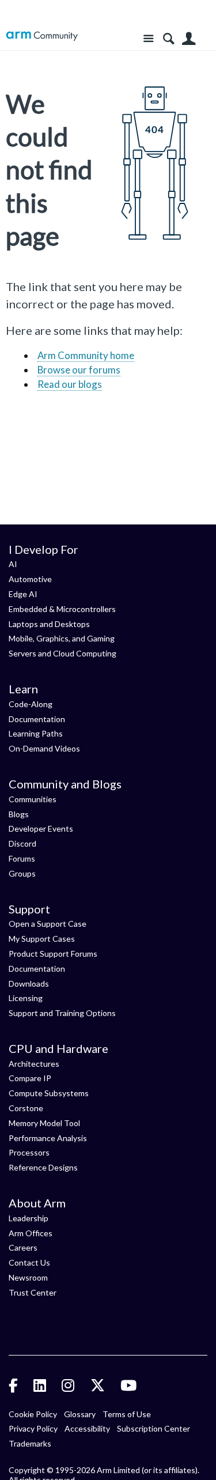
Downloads (29, 983)
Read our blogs (69, 384)
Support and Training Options (62, 1013)
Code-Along (30, 704)
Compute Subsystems (49, 1093)
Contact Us (29, 1262)
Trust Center (32, 1292)
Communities (32, 799)
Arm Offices (30, 1233)
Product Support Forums (53, 953)
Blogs (19, 814)
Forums (22, 858)
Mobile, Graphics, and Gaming (62, 638)
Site (148, 39)
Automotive (30, 579)
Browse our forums (78, 370)
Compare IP (30, 1078)
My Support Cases (42, 938)
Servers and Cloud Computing (62, 653)
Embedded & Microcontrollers (62, 609)
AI (13, 564)
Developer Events (41, 828)
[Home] (42, 36)
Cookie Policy (33, 1414)
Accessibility (87, 1428)
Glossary (80, 1414)
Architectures (34, 1064)
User (189, 39)
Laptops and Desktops (49, 624)
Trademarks (30, 1443)
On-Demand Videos (44, 748)
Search (168, 39)
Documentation (37, 719)
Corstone (26, 1108)
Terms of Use (127, 1414)
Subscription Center (153, 1428)
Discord (22, 843)
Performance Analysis (48, 1138)
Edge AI (23, 594)
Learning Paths (36, 733)
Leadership (28, 1218)
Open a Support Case (47, 923)
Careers (23, 1247)
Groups (22, 873)
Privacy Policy (33, 1428)
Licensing (26, 998)
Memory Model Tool (44, 1123)
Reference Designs (43, 1167)
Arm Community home (85, 355)
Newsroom (28, 1277)
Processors (29, 1152)
